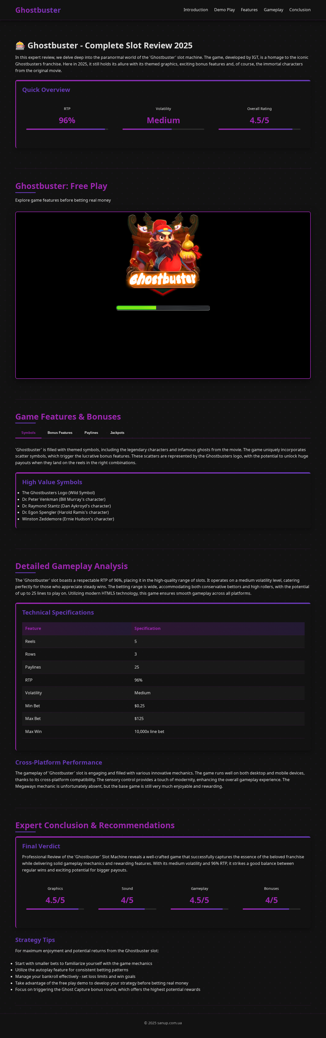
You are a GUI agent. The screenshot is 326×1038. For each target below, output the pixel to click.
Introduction (196, 9)
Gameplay (273, 9)
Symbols (28, 433)
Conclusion (300, 9)
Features (249, 9)
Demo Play (224, 9)
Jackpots (117, 433)
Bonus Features (60, 433)
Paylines (91, 433)
